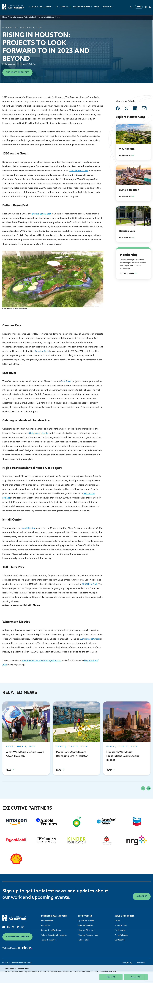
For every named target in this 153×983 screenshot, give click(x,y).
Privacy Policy (126, 963)
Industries (45, 926)
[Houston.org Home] (13, 7)
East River (66, 381)
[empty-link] (118, 108)
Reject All (111, 977)
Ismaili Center (28, 528)
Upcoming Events (86, 921)
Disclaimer (141, 963)
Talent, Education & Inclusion (54, 935)
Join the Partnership (17, 937)
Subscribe (142, 896)
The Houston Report (17, 72)
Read (26, 738)
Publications (120, 930)
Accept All (135, 977)
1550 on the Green (78, 171)
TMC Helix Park (89, 584)
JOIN (139, 7)
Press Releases (121, 935)
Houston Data (121, 926)
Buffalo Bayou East (41, 214)
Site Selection (47, 921)
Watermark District (90, 639)
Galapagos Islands (38, 433)
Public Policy (83, 940)
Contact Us (120, 940)
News (4, 17)
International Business (51, 930)
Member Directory (86, 930)
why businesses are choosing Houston (41, 661)
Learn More (133, 142)
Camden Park (42, 351)
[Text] (3, 927)
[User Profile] (150, 7)
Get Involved (121, 250)
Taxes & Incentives (49, 940)
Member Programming (88, 935)
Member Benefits (85, 926)
